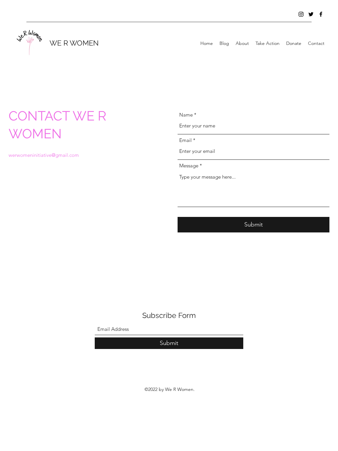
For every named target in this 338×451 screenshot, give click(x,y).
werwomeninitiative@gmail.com (44, 155)
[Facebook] (321, 14)
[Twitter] (311, 14)
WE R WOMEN (74, 43)
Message (188, 165)
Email (185, 140)
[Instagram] (301, 14)
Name (186, 114)
